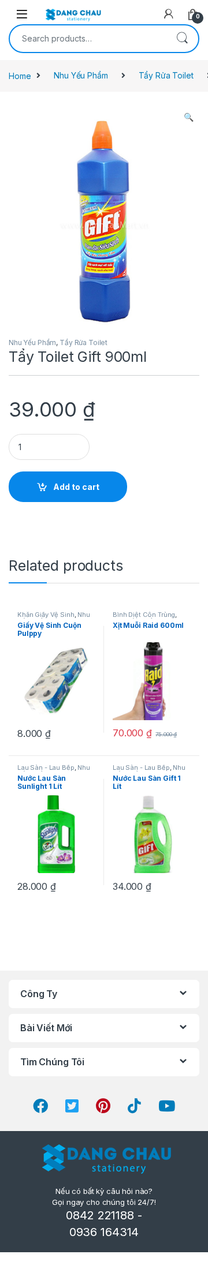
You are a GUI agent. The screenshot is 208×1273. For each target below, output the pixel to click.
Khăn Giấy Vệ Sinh (46, 615)
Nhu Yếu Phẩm (80, 75)
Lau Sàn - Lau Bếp (46, 767)
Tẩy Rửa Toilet (166, 75)
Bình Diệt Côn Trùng (144, 615)
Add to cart (76, 487)
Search (182, 38)
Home (20, 75)
